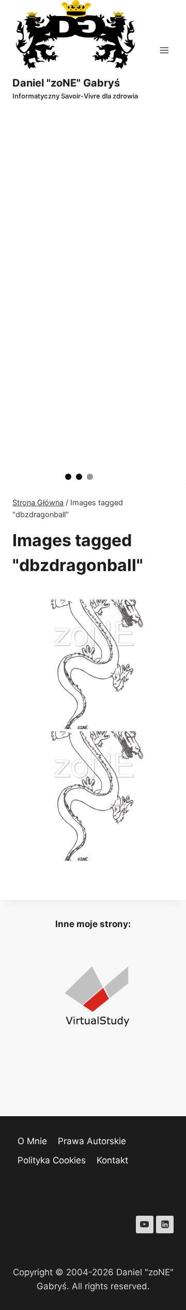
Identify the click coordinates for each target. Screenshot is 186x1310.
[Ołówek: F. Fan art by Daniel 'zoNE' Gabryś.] (93, 796)
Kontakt (112, 1160)
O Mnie (32, 1141)
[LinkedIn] (165, 1224)
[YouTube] (144, 1224)
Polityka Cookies (52, 1160)
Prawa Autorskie (92, 1141)
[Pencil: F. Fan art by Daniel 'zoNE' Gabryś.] (93, 664)
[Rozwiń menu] (164, 50)
